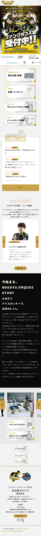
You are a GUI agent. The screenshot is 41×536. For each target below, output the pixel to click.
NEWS (15, 147)
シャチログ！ (14, 242)
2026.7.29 (7, 174)
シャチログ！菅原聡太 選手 (17, 247)
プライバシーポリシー (23, 529)
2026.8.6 (7, 147)
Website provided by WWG (12, 531)
